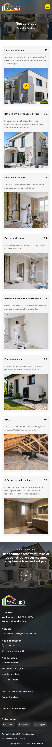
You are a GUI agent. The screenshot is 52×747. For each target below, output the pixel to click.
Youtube (10, 724)
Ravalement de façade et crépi (21, 113)
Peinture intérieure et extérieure (22, 298)
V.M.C (7, 419)
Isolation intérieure (14, 177)
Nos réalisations (9, 738)
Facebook (25, 724)
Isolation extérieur (10, 662)
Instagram (41, 724)
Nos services (28, 734)
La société (15, 734)
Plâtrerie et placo (14, 238)
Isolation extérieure (15, 50)
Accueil (20, 28)
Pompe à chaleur (13, 359)
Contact (23, 738)
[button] (47, 6)
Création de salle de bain (18, 480)
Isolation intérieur (10, 674)
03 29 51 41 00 (13, 645)
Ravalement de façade (12, 668)
